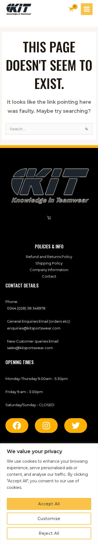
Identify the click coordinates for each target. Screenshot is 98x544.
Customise (49, 518)
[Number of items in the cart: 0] (49, 217)
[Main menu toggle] (87, 9)
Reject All (49, 533)
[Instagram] (46, 425)
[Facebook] (16, 425)
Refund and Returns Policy (49, 256)
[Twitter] (75, 425)
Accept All (49, 503)
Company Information (49, 269)
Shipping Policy (49, 263)
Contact (49, 276)
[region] (49, 493)
